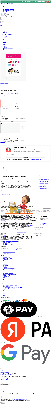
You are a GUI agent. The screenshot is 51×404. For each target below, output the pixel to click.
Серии (4, 38)
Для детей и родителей (8, 269)
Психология (5, 265)
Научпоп (5, 264)
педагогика (45, 183)
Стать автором (8, 380)
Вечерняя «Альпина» (7, 242)
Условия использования (8, 238)
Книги (4, 235)
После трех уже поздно (25, 217)
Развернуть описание (5, 194)
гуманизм (41, 181)
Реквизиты (5, 239)
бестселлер (41, 179)
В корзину (13, 121)
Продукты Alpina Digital (8, 250)
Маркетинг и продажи (8, 270)
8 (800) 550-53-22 (4, 378)
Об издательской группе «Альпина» (10, 241)
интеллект (45, 181)
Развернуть (2, 142)
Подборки (5, 39)
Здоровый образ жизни (8, 273)
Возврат (4, 7)
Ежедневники (6, 276)
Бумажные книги (6, 257)
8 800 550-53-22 (3, 13)
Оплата (4, 293)
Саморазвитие (6, 263)
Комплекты (5, 279)
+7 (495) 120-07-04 (4, 379)
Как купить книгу (7, 286)
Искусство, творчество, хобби (9, 274)
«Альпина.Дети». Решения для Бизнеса (11, 249)
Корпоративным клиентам (8, 10)
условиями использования (36, 159)
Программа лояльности (8, 290)
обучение (41, 183)
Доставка (5, 6)
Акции (4, 40)
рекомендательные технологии (20, 399)
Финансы (5, 267)
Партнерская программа (8, 244)
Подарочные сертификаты (8, 9)
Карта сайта (5, 280)
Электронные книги (7, 258)
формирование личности (44, 188)
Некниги (5, 277)
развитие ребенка (42, 186)
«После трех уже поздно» (13, 93)
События (5, 36)
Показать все (47, 208)
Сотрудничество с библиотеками (10, 285)
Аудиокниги (5, 259)
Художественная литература (9, 268)
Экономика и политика (8, 271)
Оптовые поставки (7, 253)
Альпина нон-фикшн (21, 232)
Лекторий (5, 32)
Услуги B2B (5, 248)
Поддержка (5, 11)
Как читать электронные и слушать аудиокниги (13, 287)
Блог (4, 43)
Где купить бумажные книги (9, 288)
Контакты (5, 44)
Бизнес (4, 266)
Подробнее (3, 228)
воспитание (46, 179)
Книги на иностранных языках (9, 278)
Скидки (4, 37)
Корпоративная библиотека (9, 252)
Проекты (5, 243)
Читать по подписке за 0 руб (6, 3)
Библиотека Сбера (7, 275)
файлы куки (10, 399)
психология (41, 184)
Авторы (4, 42)
